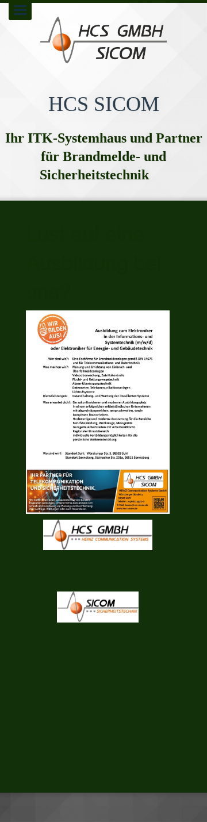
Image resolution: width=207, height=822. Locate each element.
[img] (103, 40)
